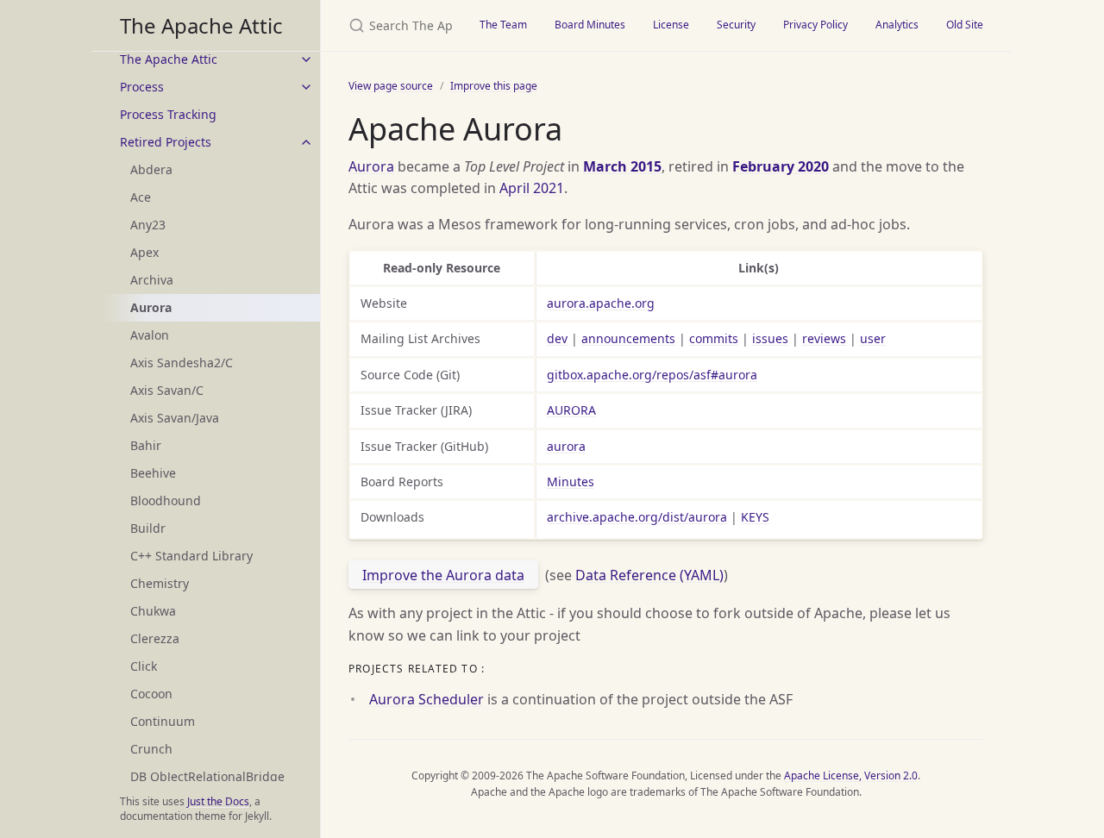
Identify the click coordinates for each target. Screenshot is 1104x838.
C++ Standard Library (191, 555)
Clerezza (154, 638)
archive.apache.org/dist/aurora (637, 517)
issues (770, 338)
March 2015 (622, 166)
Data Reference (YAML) (649, 575)
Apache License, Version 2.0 (851, 775)
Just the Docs (218, 801)
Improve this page (493, 85)
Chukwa (153, 611)
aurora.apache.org (601, 303)
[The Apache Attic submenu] (306, 59)
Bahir (145, 445)
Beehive (153, 473)
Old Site (964, 24)
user (873, 338)
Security (736, 24)
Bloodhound (165, 500)
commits (713, 338)
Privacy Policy (815, 24)
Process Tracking (168, 114)
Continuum (162, 721)
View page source (390, 85)
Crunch (151, 749)
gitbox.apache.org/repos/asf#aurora (652, 374)
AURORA (571, 410)
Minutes (570, 481)
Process (142, 86)
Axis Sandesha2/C (181, 362)
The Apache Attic (201, 25)
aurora (566, 446)
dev (557, 338)
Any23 (148, 224)
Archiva (151, 280)
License (671, 24)
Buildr (148, 528)
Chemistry (159, 583)
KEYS (755, 517)
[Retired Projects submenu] (306, 142)
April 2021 (531, 187)
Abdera (151, 169)
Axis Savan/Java (174, 418)
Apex (144, 252)
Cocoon (151, 693)
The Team (503, 24)
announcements (628, 338)
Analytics (897, 24)
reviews (824, 338)
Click (143, 666)
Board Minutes (590, 24)
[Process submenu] (306, 87)
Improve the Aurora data (443, 575)
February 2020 (780, 166)
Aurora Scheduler (426, 699)
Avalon (149, 335)
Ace (140, 197)
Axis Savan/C (167, 390)
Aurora (371, 166)
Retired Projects (165, 142)
